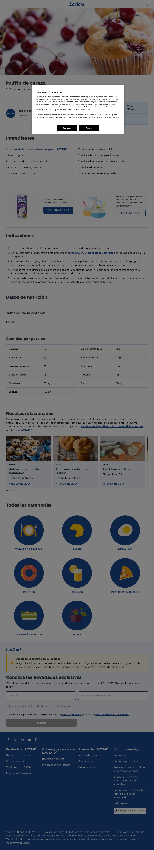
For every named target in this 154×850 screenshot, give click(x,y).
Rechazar (67, 128)
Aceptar (89, 128)
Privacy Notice (83, 107)
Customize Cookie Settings (51, 117)
